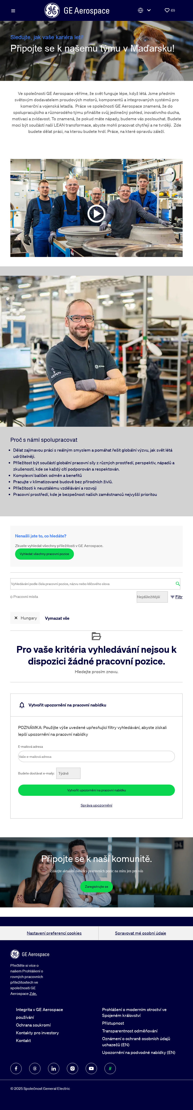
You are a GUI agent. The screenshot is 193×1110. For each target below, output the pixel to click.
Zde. (33, 993)
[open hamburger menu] (13, 10)
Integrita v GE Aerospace (39, 1009)
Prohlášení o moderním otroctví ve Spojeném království (134, 1012)
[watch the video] (96, 208)
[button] (176, 597)
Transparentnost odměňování (129, 1030)
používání (25, 1017)
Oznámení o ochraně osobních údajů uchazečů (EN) (136, 1041)
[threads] (34, 1068)
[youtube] (91, 1068)
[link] (96, 886)
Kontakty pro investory (37, 1032)
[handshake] (110, 1068)
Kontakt (23, 1040)
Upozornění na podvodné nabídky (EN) (138, 1052)
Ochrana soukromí (33, 1024)
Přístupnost (113, 1023)
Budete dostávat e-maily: (36, 773)
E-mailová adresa (30, 746)
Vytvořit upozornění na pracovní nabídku (96, 790)
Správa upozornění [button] (96, 805)
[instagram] (72, 1068)
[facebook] (16, 1068)
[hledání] (178, 584)
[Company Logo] (76, 9)
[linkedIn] (53, 1068)
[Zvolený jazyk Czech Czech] (145, 10)
